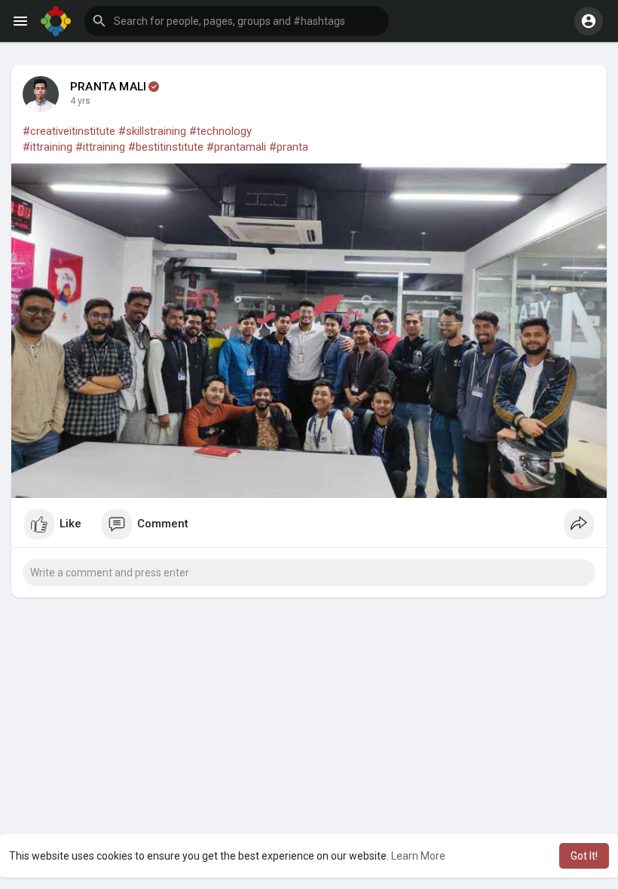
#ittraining (47, 147)
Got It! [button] (584, 856)
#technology (220, 131)
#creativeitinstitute (69, 131)
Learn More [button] (418, 856)
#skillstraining (152, 131)
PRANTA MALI (108, 86)
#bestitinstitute (165, 147)
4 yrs (80, 101)
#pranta (288, 147)
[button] (236, 21)
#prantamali (236, 147)
